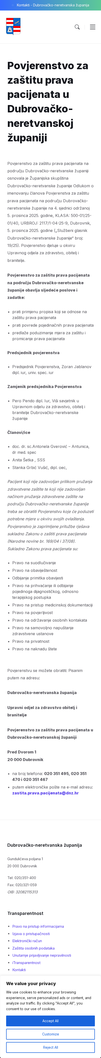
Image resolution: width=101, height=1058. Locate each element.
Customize (50, 1034)
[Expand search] (77, 27)
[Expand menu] (93, 27)
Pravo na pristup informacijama (38, 926)
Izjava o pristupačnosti (31, 933)
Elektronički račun (27, 940)
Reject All (50, 1047)
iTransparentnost (26, 962)
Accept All (50, 1021)
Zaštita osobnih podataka (33, 948)
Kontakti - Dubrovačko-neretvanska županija (53, 5)
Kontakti (19, 969)
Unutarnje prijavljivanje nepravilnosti (41, 955)
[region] (50, 1017)
